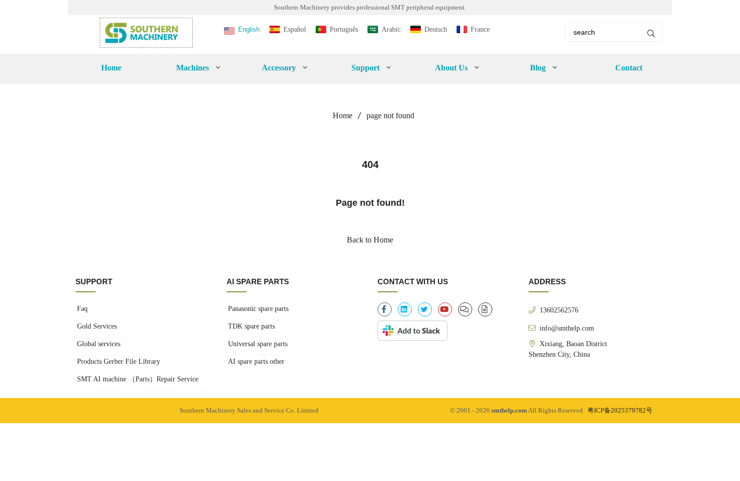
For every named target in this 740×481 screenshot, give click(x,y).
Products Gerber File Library (118, 361)
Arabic (391, 29)
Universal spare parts (257, 344)
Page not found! (370, 203)
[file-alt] (485, 309)
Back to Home (370, 239)
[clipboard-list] (465, 309)
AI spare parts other (256, 361)
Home (111, 67)
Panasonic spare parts (258, 308)
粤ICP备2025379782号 (619, 410)
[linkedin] (405, 309)
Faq (82, 308)
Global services (98, 344)
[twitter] (425, 309)
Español (294, 29)
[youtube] (445, 309)
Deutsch (435, 29)
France (480, 29)
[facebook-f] (385, 309)
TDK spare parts (251, 326)
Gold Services (97, 326)
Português (344, 29)
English (249, 29)
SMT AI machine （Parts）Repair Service (137, 379)
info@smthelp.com (567, 328)
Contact (628, 67)
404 (370, 164)
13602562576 (559, 309)
